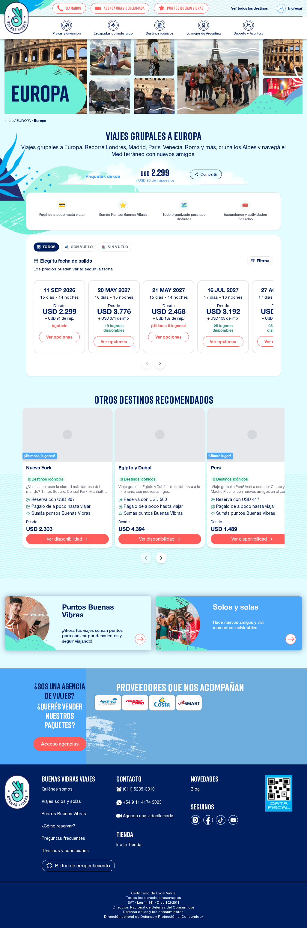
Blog (195, 789)
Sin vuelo (118, 247)
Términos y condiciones (65, 850)
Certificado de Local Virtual (153, 893)
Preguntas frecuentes (63, 838)
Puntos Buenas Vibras (64, 813)
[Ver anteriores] (147, 363)
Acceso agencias (60, 744)
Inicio (8, 121)
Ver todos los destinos (249, 8)
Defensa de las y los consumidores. (153, 912)
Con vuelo (82, 247)
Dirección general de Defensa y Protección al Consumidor (153, 916)
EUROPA (23, 121)
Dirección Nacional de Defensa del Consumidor (153, 907)
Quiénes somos (57, 789)
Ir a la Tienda (129, 844)
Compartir (209, 174)
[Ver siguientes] (160, 363)
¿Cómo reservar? (58, 826)
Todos (49, 247)
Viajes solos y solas (61, 801)
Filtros (263, 260)
